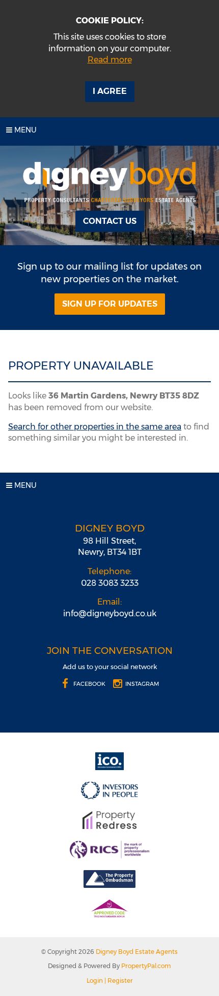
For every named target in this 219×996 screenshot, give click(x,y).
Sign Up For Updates (109, 304)
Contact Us (109, 221)
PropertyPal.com (146, 966)
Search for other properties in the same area (94, 426)
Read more (110, 59)
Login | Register (110, 980)
